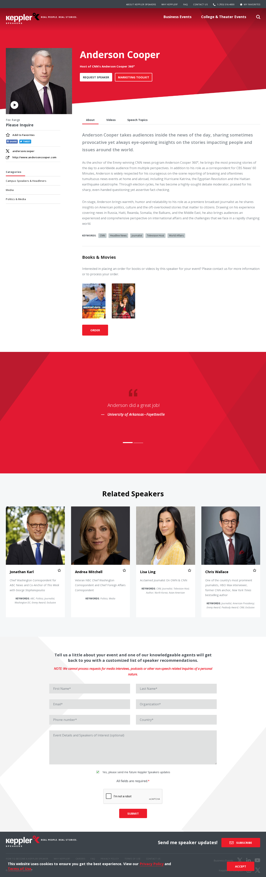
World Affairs (176, 235)
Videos (111, 120)
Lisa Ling (148, 571)
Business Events (177, 16)
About (90, 120)
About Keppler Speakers (141, 4)
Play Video (14, 105)
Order (95, 330)
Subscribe (243, 843)
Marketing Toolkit (133, 77)
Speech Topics (137, 120)
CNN (102, 235)
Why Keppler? (169, 4)
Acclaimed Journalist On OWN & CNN (163, 580)
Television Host (155, 235)
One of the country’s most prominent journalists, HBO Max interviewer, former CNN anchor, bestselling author (228, 587)
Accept (240, 866)
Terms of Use (19, 868)
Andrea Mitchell (88, 571)
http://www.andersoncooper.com (34, 157)
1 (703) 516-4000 (225, 4)
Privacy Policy (152, 863)
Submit (133, 813)
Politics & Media (16, 199)
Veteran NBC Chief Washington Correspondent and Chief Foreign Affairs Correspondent (100, 585)
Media (10, 190)
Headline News (118, 235)
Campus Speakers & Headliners (26, 181)
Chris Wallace (216, 571)
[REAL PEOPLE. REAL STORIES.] (23, 18)
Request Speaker (96, 77)
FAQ (185, 4)
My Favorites (252, 4)
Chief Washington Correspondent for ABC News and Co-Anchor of (34, 585)
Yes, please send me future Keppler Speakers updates (136, 772)
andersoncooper (23, 151)
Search (258, 18)
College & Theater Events (223, 16)
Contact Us (200, 4)
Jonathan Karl (22, 571)
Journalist (137, 235)
